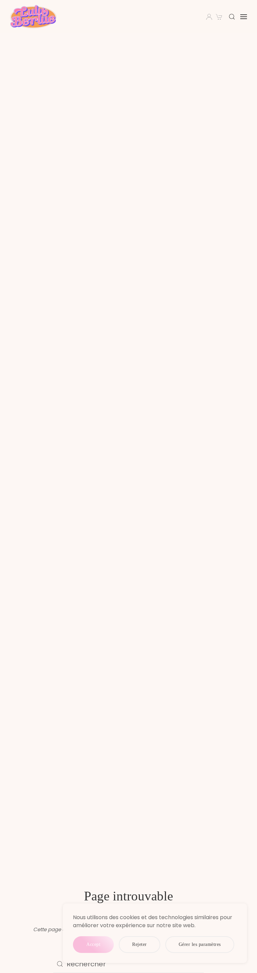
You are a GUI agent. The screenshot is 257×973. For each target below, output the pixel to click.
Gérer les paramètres (200, 944)
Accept (93, 944)
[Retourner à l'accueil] (34, 16)
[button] (232, 16)
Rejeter (139, 944)
